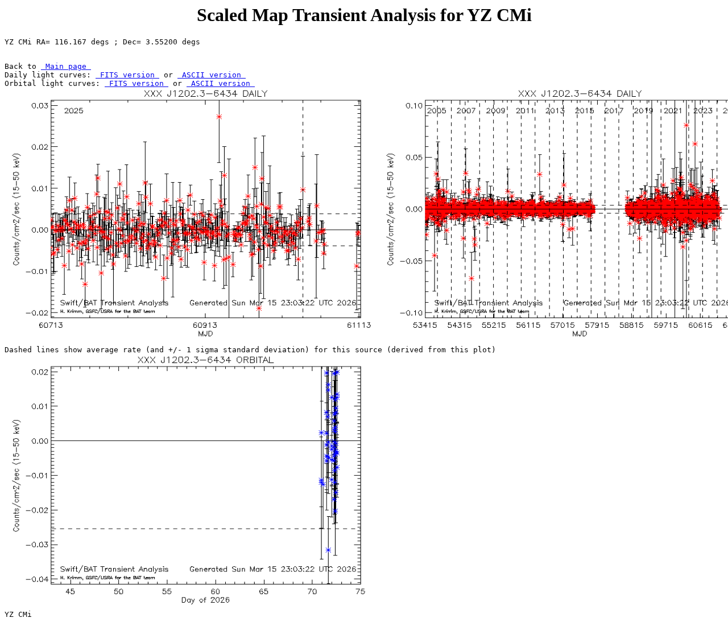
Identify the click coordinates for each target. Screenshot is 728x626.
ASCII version (211, 75)
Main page (66, 66)
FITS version (127, 75)
